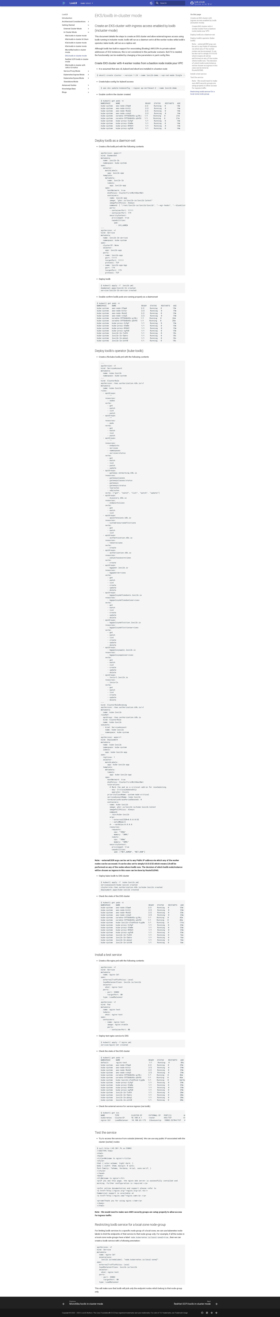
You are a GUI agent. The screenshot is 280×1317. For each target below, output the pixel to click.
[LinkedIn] (207, 1313)
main (86, 3)
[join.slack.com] (216, 1313)
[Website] (212, 1313)
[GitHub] (202, 1313)
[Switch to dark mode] (151, 3)
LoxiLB (65, 14)
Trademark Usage (181, 1313)
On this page (195, 14)
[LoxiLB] (64, 3)
